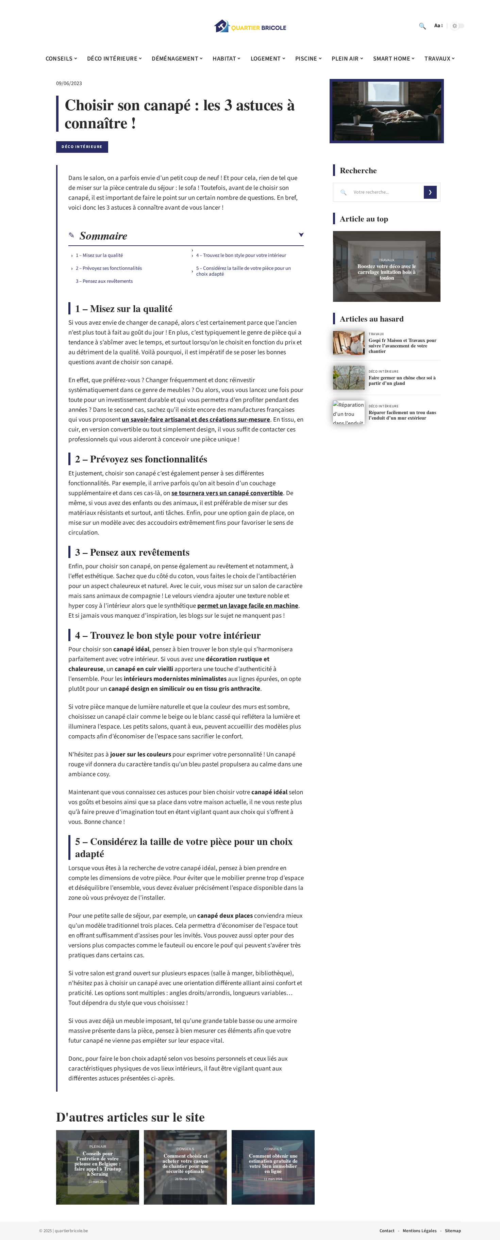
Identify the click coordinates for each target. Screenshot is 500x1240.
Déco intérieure (82, 147)
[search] (422, 26)
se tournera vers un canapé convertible (227, 493)
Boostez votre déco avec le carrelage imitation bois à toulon (386, 271)
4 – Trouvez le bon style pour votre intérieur (241, 255)
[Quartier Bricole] (250, 25)
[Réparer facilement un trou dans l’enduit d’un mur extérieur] (349, 412)
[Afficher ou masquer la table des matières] (216, 235)
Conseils (185, 1149)
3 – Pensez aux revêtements (105, 281)
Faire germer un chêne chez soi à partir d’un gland (402, 380)
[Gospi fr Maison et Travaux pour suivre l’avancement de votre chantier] (349, 343)
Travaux (387, 260)
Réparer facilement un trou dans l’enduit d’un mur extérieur (402, 415)
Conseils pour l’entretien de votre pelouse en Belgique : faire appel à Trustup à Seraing (97, 1163)
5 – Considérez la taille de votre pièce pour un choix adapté (243, 271)
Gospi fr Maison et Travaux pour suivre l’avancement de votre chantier (402, 346)
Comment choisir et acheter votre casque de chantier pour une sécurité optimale (186, 1163)
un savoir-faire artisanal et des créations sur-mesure (196, 419)
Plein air (97, 1146)
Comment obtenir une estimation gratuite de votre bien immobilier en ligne (273, 1163)
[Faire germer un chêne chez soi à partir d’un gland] (349, 378)
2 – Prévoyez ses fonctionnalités (109, 268)
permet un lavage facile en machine (247, 605)
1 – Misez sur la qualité (100, 255)
